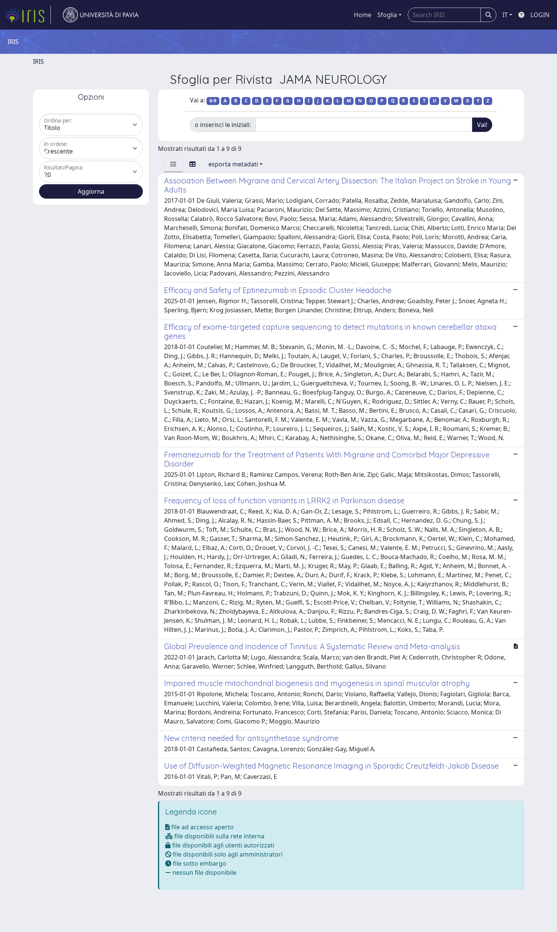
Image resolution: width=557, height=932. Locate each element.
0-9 (213, 100)
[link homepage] (28, 15)
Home (362, 15)
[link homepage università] (101, 15)
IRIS (38, 61)
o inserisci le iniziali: (223, 125)
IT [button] (505, 15)
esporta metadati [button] (233, 164)
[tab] (173, 164)
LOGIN (539, 15)
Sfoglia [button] (387, 15)
